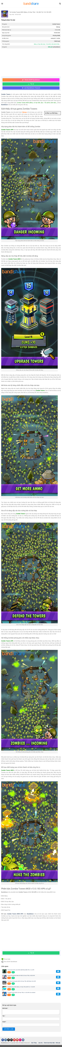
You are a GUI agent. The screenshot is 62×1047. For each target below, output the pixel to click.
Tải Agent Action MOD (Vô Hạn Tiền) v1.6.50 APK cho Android (21, 992)
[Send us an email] (11, 1040)
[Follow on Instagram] (5, 1040)
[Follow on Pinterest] (14, 1040)
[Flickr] (20, 1040)
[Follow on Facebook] (2, 1040)
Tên (3, 1016)
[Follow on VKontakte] (23, 1040)
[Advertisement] (31, 62)
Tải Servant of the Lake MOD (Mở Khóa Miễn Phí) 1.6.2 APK (20, 969)
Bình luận (5, 1008)
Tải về (32, 84)
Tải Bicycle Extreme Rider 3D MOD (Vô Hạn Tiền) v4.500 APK (21, 975)
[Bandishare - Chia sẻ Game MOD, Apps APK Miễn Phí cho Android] (31, 3)
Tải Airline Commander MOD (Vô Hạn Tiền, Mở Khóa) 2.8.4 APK (21, 981)
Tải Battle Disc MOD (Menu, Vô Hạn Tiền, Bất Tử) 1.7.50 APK (21, 986)
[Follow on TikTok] (8, 1040)
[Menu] (2, 4)
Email (4, 1021)
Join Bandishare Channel (32, 88)
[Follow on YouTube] (17, 1040)
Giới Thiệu (34, 1043)
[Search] (60, 3)
